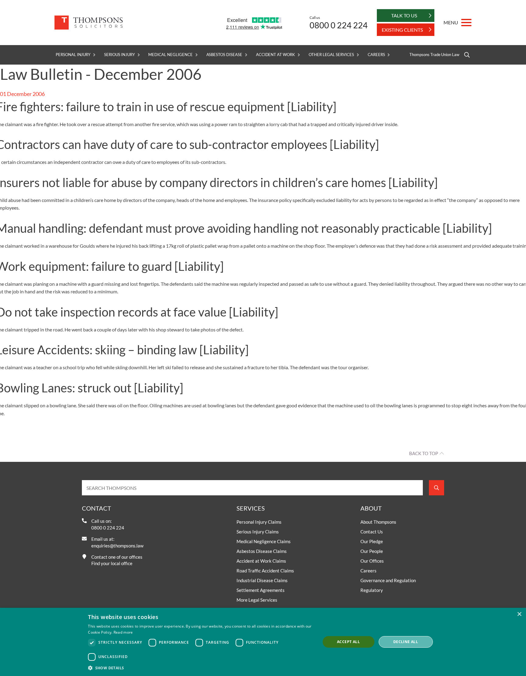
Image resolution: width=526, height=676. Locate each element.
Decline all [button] (405, 641)
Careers (376, 54)
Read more (123, 632)
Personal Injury (73, 54)
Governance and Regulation (388, 580)
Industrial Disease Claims (262, 580)
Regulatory (371, 590)
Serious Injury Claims (258, 531)
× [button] (519, 614)
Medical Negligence (170, 54)
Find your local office (111, 563)
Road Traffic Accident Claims (265, 570)
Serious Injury (119, 54)
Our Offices (372, 561)
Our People (371, 551)
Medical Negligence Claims (264, 541)
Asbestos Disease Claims (262, 551)
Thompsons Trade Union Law (434, 54)
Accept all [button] (348, 641)
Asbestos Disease (224, 54)
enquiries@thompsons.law (117, 545)
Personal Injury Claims (259, 522)
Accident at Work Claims (261, 561)
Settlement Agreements (261, 590)
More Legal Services (257, 600)
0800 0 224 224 (339, 25)
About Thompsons (378, 522)
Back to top (423, 453)
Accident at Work (275, 54)
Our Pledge (371, 541)
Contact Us (371, 531)
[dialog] (263, 642)
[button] (201, 667)
